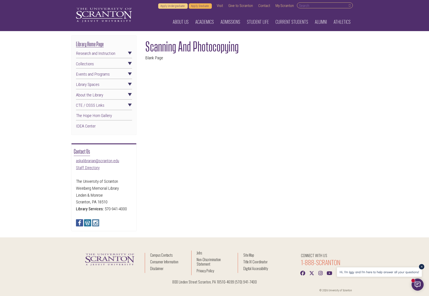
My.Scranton (284, 5)
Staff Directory (88, 167)
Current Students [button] (291, 21)
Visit (220, 5)
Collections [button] (85, 64)
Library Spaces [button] (87, 84)
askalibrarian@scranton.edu (97, 160)
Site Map (248, 255)
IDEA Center (86, 126)
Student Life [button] (258, 21)
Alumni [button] (321, 21)
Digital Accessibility (255, 268)
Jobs (199, 253)
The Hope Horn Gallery (94, 115)
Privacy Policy (205, 270)
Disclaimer (157, 268)
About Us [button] (181, 21)
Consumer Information (164, 261)
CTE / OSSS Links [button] (90, 105)
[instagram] (320, 272)
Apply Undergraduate (172, 6)
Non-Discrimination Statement (209, 262)
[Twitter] (311, 272)
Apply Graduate (200, 6)
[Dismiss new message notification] (422, 267)
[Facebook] (302, 272)
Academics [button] (204, 21)
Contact (264, 5)
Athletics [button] (342, 21)
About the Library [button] (89, 95)
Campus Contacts (161, 255)
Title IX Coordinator (255, 261)
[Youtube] (329, 272)
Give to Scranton (240, 5)
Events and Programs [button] (93, 74)
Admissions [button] (230, 21)
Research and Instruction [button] (95, 53)
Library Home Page (90, 43)
